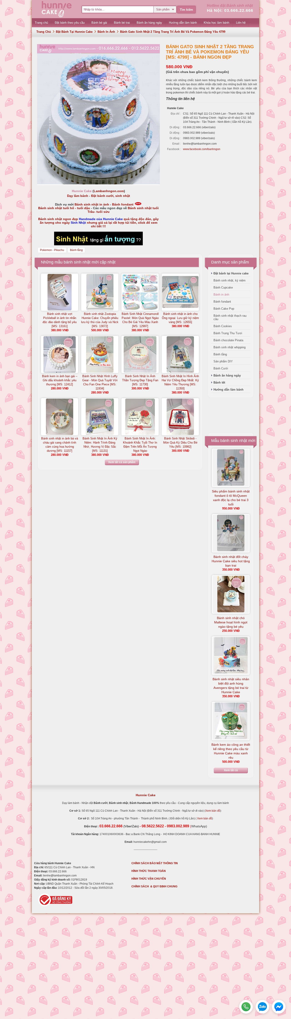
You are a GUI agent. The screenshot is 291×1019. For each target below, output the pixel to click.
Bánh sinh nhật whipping (229, 347)
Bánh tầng (76, 250)
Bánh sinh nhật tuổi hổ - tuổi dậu (64, 208)
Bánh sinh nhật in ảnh (92, 204)
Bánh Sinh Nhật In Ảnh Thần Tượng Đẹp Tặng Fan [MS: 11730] (140, 380)
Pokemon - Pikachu (52, 250)
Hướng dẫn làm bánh (228, 389)
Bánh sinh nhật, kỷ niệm (229, 280)
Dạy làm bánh (77, 196)
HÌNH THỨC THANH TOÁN (148, 871)
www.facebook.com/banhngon (201, 149)
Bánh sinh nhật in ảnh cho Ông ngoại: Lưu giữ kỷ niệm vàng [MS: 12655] (180, 318)
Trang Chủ (43, 31)
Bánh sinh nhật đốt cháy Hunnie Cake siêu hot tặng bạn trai (231, 561)
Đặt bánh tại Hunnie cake (74, 31)
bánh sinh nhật (77, 262)
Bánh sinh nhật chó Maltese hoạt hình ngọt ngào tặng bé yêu (230, 622)
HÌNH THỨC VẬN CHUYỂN (148, 878)
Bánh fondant (122, 204)
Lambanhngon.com (109, 191)
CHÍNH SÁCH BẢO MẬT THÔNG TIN (154, 863)
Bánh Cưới (220, 368)
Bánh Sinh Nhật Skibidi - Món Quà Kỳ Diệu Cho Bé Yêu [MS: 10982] (180, 442)
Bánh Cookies (222, 326)
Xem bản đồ (212, 810)
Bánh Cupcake (223, 287)
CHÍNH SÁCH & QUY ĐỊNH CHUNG (154, 886)
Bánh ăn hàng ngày (227, 375)
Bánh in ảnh (106, 31)
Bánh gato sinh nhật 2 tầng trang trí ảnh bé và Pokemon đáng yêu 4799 (172, 31)
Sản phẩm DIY (223, 361)
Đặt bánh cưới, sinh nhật (110, 196)
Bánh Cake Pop (223, 308)
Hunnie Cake (146, 795)
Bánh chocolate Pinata (228, 340)
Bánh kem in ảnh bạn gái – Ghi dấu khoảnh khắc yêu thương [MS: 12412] (59, 380)
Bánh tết (219, 382)
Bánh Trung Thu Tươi (227, 333)
